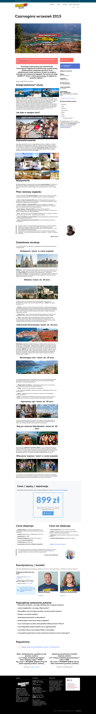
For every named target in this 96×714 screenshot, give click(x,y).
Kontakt (65, 4)
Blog (78, 7)
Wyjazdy (51, 4)
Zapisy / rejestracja (74, 4)
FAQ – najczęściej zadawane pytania (27, 590)
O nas (58, 4)
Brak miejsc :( (67, 59)
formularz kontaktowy (65, 126)
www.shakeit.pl (39, 697)
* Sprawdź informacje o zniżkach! (67, 98)
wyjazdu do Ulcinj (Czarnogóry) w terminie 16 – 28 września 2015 (43, 647)
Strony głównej (23, 60)
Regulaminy (78, 710)
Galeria (73, 7)
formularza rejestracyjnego (61, 490)
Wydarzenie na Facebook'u (67, 66)
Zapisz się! (48, 513)
